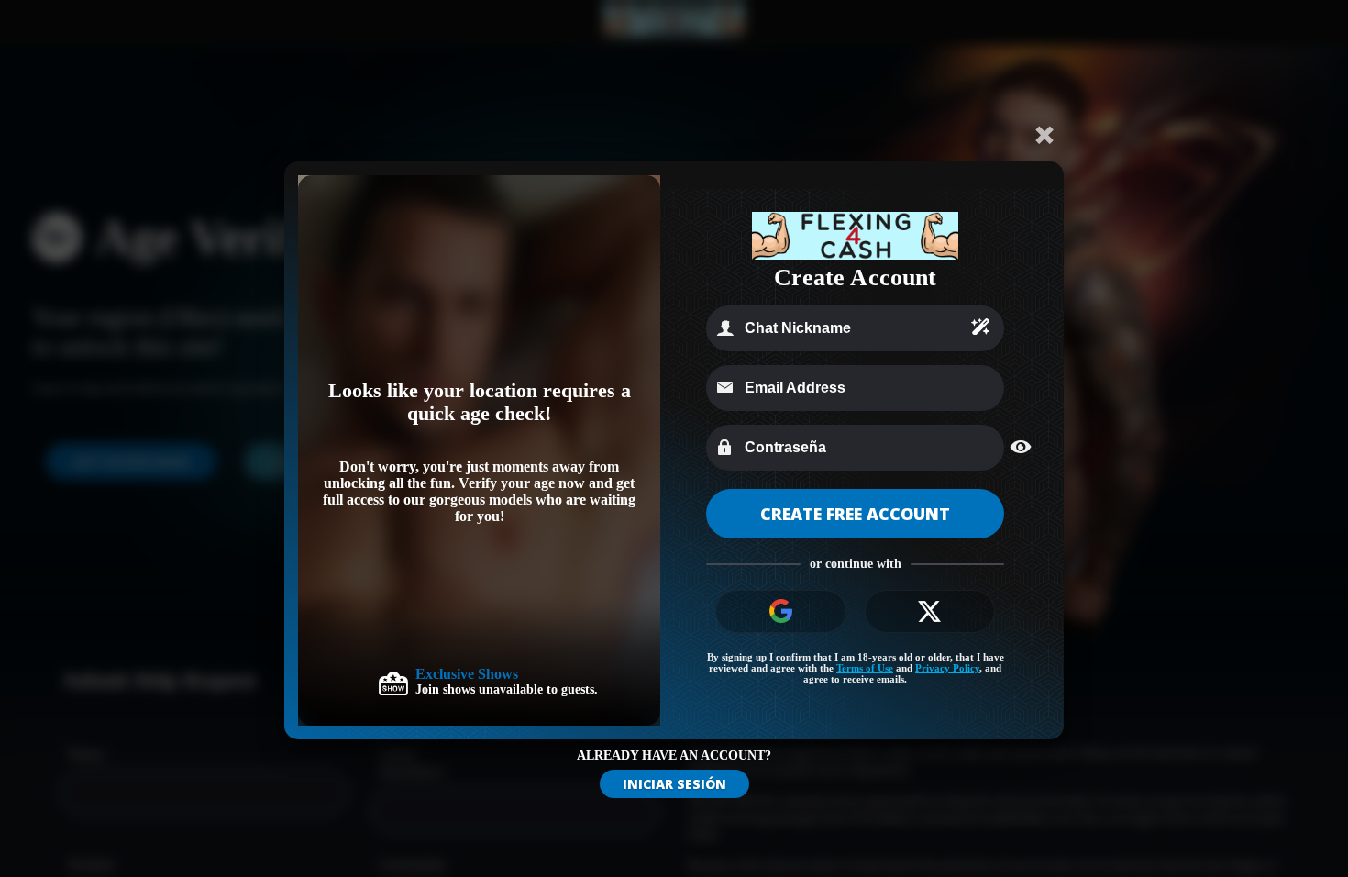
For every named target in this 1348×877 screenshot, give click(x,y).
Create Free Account (855, 514)
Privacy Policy (947, 667)
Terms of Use (864, 667)
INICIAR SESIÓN (674, 784)
